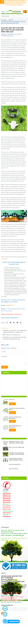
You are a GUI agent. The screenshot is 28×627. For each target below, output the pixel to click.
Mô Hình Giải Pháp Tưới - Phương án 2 (15, 426)
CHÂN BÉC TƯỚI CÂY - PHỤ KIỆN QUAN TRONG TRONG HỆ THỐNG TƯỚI (15, 331)
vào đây (3, 258)
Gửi (5, 367)
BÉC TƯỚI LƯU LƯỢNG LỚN (11, 335)
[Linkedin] (13, 322)
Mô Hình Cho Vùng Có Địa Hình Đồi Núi (17, 409)
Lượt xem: (16, 34)
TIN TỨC (11, 20)
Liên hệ (12, 403)
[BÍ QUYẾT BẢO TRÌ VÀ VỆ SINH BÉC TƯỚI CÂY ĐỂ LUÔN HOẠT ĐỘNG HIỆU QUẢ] (7, 322)
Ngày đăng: (4, 34)
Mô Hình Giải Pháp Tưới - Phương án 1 (15, 417)
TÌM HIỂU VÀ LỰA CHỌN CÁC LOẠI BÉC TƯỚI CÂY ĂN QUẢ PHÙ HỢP (14, 338)
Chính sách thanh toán (14, 464)
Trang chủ (4, 20)
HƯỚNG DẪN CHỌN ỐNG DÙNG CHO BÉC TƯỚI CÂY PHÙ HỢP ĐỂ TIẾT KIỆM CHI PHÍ (16, 459)
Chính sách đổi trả (13, 468)
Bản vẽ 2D (11, 399)
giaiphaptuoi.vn (10, 305)
